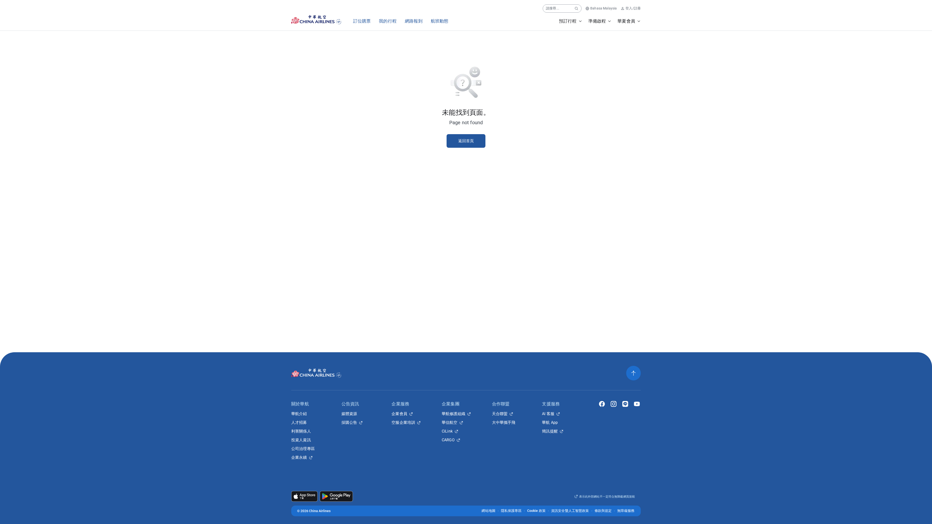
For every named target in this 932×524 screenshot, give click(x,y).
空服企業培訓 (403, 422)
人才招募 (299, 422)
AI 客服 (548, 413)
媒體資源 (349, 413)
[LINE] (625, 404)
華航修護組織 (453, 413)
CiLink (447, 431)
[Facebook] (602, 404)
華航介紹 (299, 413)
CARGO (448, 440)
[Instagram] (613, 404)
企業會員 (399, 413)
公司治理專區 (303, 448)
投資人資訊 (301, 440)
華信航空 (450, 422)
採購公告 (349, 422)
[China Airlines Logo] (312, 19)
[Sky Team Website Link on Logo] (339, 19)
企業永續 (299, 457)
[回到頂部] (633, 373)
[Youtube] (637, 404)
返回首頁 (466, 141)
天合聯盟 (500, 413)
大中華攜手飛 (504, 422)
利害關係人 (301, 431)
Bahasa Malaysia (603, 8)
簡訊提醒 (550, 431)
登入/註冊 (633, 8)
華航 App (550, 422)
